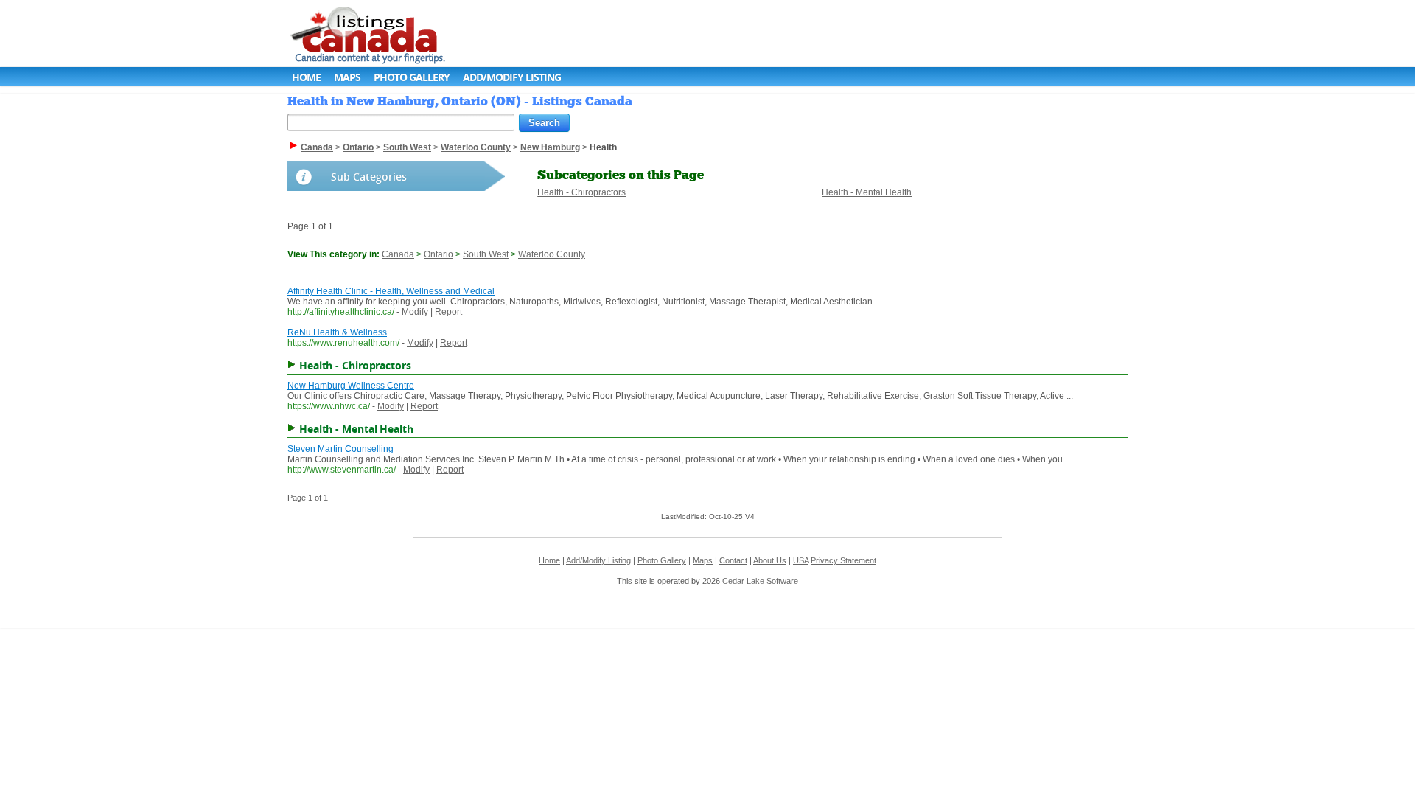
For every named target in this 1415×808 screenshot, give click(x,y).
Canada (398, 254)
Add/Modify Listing (512, 77)
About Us (769, 560)
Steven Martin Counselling (340, 449)
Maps (347, 77)
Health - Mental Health (867, 192)
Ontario (438, 254)
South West (486, 254)
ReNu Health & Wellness (337, 332)
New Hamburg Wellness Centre (350, 385)
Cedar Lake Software (760, 581)
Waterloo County (551, 254)
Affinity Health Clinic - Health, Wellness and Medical (391, 291)
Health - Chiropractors (581, 192)
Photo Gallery (412, 77)
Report (448, 312)
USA (800, 560)
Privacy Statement (843, 560)
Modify (415, 312)
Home (306, 77)
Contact (733, 560)
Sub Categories (369, 177)
